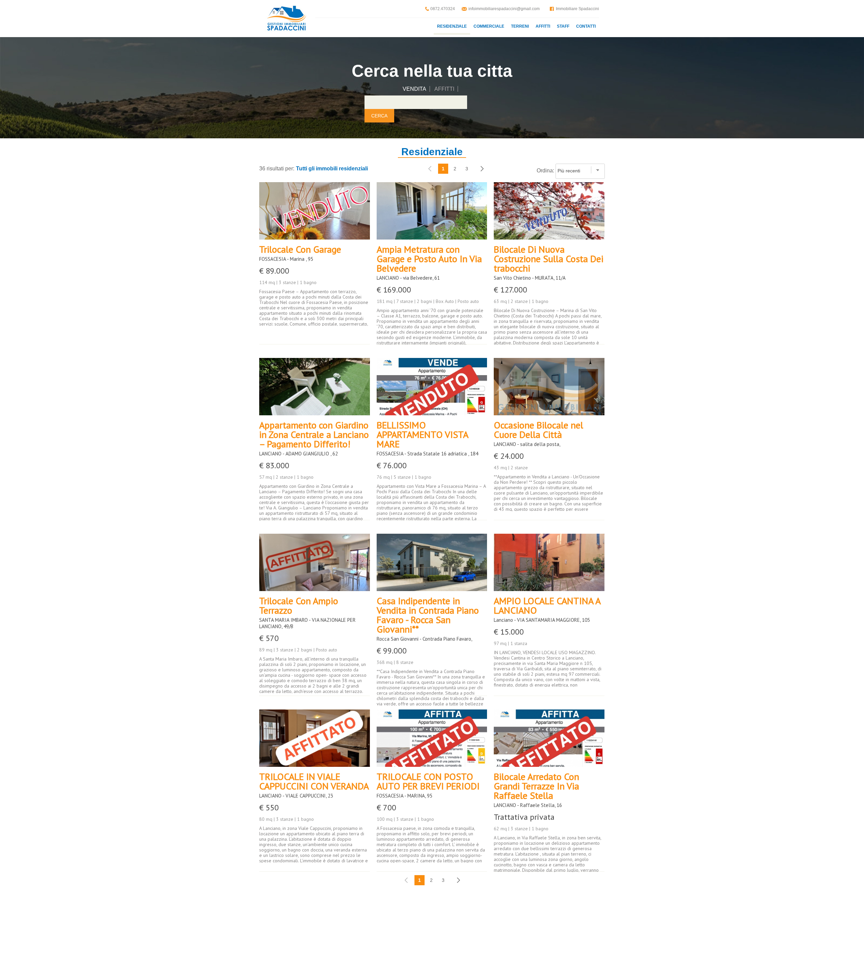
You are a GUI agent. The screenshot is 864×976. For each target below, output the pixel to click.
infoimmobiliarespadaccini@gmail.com (504, 9)
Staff (563, 26)
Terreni (520, 26)
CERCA (379, 115)
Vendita (414, 89)
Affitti (543, 26)
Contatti (586, 26)
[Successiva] (482, 169)
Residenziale (452, 26)
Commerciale (489, 26)
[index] (286, 18)
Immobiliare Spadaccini (577, 9)
